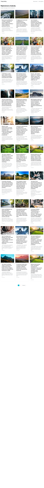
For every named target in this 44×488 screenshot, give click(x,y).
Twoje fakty (4, 1)
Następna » (24, 285)
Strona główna (41, 1)
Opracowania (35, 1)
